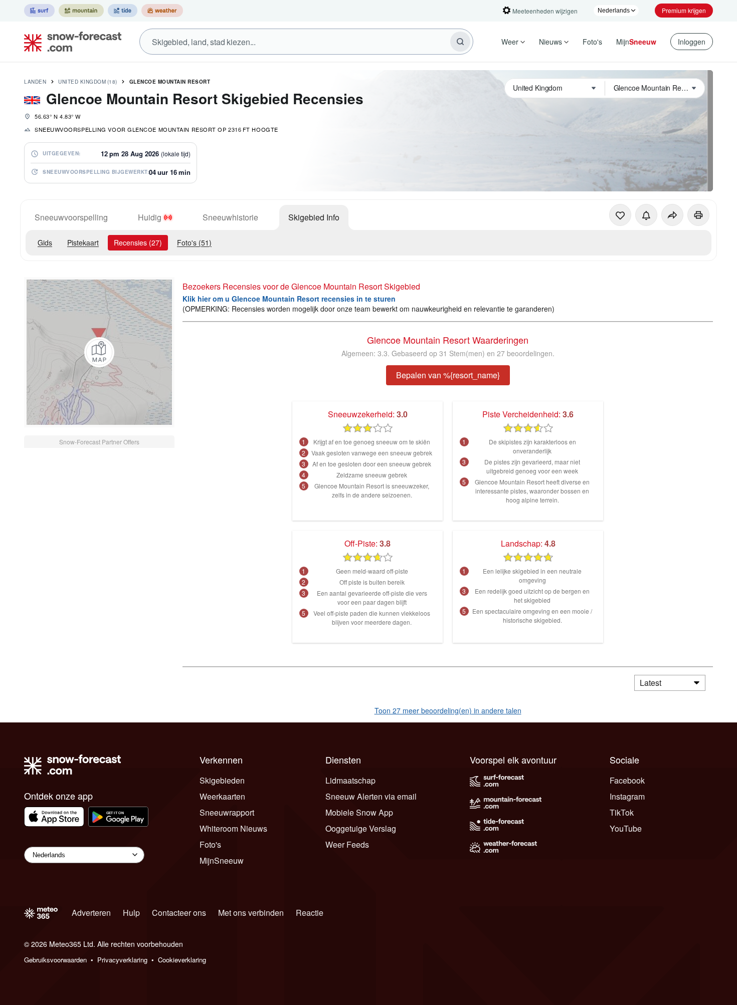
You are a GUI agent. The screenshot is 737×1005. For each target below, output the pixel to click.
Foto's (592, 42)
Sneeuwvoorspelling (71, 217)
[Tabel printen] (698, 215)
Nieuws (550, 42)
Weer (509, 42)
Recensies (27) (138, 242)
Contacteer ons (179, 912)
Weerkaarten (222, 796)
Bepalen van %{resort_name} (448, 375)
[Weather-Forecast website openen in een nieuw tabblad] (162, 10)
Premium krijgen (684, 10)
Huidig (149, 217)
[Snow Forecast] (69, 42)
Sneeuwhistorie (230, 217)
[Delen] (672, 215)
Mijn (636, 42)
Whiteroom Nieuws (233, 828)
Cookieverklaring (182, 959)
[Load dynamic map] (99, 352)
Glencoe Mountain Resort (170, 81)
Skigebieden (222, 780)
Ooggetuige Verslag (360, 828)
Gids (45, 242)
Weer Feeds (347, 844)
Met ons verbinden (251, 912)
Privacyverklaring (122, 959)
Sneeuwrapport (227, 812)
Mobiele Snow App (359, 812)
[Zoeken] (460, 42)
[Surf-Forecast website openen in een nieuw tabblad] (39, 10)
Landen (35, 81)
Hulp (131, 912)
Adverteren (91, 912)
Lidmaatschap (350, 780)
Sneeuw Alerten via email (371, 796)
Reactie (309, 912)
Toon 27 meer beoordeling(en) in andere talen (448, 710)
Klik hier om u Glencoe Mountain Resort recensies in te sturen (289, 299)
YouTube (626, 828)
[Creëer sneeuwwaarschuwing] (646, 215)
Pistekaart (83, 242)
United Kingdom (87, 81)
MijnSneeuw (222, 860)
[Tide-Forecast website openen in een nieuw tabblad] (122, 10)
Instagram (627, 796)
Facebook (627, 780)
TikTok (622, 812)
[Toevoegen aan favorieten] (620, 215)
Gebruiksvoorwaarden (55, 959)
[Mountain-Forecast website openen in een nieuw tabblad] (81, 10)
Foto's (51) (194, 242)
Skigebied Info (313, 217)
